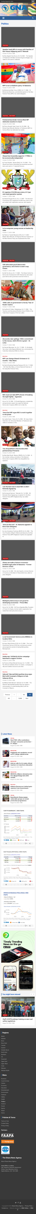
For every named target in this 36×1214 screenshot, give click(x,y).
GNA (14, 53)
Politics (5, 45)
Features (3, 1094)
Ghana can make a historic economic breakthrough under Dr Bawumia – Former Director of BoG (17, 564)
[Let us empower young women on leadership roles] (18, 216)
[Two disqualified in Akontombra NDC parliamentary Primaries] (18, 436)
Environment (4, 1092)
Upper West (4, 1063)
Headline (5, 260)
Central (3, 1045)
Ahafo (3, 1036)
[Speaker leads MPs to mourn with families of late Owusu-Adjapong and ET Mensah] (18, 37)
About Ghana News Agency (8, 1161)
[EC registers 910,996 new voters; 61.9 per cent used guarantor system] (18, 180)
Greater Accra (5, 1050)
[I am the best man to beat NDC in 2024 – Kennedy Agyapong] (18, 474)
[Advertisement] (18, 717)
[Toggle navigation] (3, 18)
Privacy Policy (5, 1125)
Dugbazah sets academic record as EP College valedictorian (21, 753)
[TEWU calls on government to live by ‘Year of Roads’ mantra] (18, 290)
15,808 (20, 698)
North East (4, 1052)
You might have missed (11, 994)
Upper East (4, 1061)
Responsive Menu (33, 1)
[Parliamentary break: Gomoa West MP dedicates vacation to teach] (18, 107)
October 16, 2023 (7, 399)
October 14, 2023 (7, 680)
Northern (3, 1054)
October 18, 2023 (7, 53)
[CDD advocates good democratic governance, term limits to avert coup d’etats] (18, 252)
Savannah (4, 1059)
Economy (3, 1085)
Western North (5, 1070)
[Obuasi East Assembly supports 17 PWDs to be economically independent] (18, 143)
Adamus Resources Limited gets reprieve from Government (21, 787)
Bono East (4, 1043)
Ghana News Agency (17, 1206)
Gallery (3, 1097)
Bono (2, 1041)
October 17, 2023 (7, 196)
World (2, 1110)
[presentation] (31, 994)
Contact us (5, 1208)
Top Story (12, 81)
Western (3, 1068)
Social (11, 298)
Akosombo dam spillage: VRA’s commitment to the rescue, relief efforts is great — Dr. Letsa (18, 341)
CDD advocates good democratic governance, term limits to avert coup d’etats (16, 266)
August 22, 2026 (14, 745)
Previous (7, 694)
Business (3, 1078)
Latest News (7, 734)
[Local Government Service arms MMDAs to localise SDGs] (18, 624)
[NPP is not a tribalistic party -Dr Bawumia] (18, 73)
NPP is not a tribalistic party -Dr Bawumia (17, 85)
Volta (2, 1066)
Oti (2, 1057)
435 (9, 698)
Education (13, 750)
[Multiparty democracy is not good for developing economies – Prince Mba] (18, 588)
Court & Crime (5, 1081)
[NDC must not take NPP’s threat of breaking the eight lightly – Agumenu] (18, 382)
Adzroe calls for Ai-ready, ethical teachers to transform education (21, 764)
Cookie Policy (5, 1123)
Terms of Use (5, 1121)
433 (24, 694)
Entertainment (5, 1090)
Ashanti (3, 1038)
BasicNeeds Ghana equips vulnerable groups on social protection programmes (19, 799)
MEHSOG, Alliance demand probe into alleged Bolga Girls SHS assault (21, 775)
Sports (3, 1108)
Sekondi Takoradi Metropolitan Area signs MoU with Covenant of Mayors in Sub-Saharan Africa (17, 676)
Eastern (3, 1047)
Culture (3, 1083)
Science (3, 1104)
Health (3, 1099)
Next (27, 698)
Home (3, 1113)
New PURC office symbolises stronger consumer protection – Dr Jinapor (21, 741)
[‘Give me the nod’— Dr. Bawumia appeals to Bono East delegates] (18, 512)
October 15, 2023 (7, 641)
